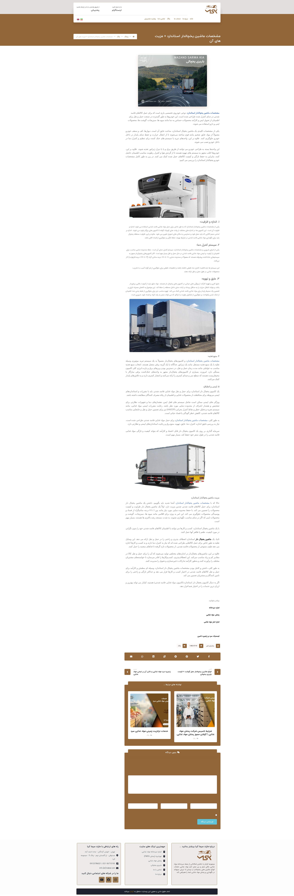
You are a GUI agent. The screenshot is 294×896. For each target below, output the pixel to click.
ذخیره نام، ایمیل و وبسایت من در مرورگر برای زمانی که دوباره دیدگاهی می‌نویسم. (182, 815)
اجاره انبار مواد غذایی (211, 622)
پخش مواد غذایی (212, 614)
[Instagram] (115, 880)
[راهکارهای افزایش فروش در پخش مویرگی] (110, 152)
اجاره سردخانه (214, 607)
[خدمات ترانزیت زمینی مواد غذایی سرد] (110, 140)
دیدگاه (213, 772)
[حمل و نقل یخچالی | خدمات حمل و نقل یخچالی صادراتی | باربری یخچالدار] (211, 9)
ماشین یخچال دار (203, 539)
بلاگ (179, 646)
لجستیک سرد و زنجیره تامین (208, 636)
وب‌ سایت (154, 800)
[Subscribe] (80, 189)
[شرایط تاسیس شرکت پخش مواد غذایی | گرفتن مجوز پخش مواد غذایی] (110, 126)
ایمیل (184, 800)
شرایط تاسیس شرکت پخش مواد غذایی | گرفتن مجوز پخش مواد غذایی (91, 126)
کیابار (132, 891)
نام (215, 800)
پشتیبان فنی (210, 646)
